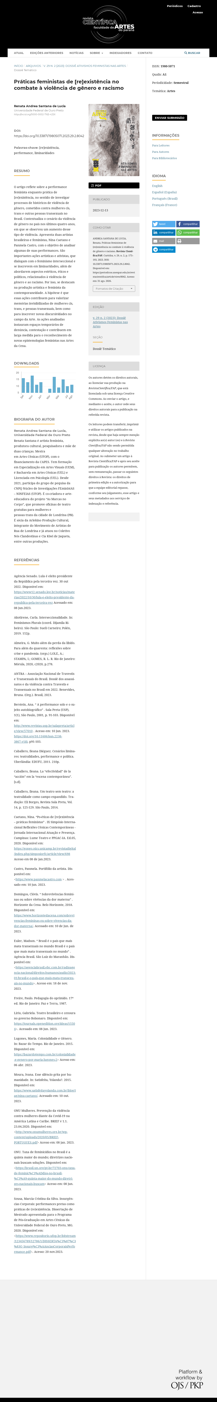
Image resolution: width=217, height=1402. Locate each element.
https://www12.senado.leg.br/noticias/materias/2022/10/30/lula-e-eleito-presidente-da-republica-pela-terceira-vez (44, 597)
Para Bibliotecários (164, 158)
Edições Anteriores (46, 53)
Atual (19, 53)
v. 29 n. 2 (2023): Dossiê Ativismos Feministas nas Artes (84, 65)
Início (18, 65)
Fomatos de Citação (109, 288)
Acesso (198, 12)
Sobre (95, 53)
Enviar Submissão (169, 117)
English (157, 186)
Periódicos (175, 6)
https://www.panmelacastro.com (39, 879)
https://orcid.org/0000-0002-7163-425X (35, 114)
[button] (163, 224)
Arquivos (33, 65)
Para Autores (160, 152)
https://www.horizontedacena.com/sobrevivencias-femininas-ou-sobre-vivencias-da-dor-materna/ (44, 920)
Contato (145, 53)
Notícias (76, 53)
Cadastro (194, 6)
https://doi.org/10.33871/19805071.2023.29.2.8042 (49, 136)
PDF (97, 185)
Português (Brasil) (165, 198)
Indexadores (120, 53)
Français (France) (164, 205)
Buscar (193, 53)
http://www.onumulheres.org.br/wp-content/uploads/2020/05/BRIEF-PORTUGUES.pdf (41, 1137)
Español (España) (164, 192)
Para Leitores (161, 145)
